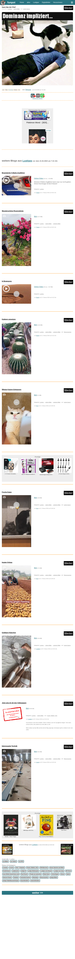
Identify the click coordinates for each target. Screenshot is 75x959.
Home (22, 2)
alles (28, 2)
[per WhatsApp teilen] (42, 96)
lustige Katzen (26, 9)
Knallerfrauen (6, 871)
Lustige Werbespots (33, 871)
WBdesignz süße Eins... (10, 830)
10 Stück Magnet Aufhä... (46, 473)
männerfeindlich (35, 880)
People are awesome (35, 874)
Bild (35, 216)
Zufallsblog (5, 845)
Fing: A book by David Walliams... (28, 836)
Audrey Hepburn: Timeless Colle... (37, 139)
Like (3, 89)
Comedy (5, 867)
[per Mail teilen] (38, 96)
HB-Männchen (44, 867)
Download (10, 89)
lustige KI (23, 871)
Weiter (68, 8)
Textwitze (15, 877)
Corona (11, 867)
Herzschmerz (57, 2)
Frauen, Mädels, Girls (52, 715)
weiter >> (37, 892)
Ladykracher (15, 871)
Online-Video (38, 178)
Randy (37, 297)
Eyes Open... (46, 830)
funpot (11, 2)
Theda (37, 192)
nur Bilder (5, 861)
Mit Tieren (68, 871)
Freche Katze (7, 492)
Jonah (37, 762)
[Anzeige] (37, 135)
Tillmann (28, 90)
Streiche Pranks (7, 877)
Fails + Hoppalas (20, 867)
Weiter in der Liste (67, 845)
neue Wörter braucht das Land (11, 874)
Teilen (6, 89)
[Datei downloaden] (12, 714)
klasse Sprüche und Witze (57, 867)
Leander (38, 648)
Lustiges (36, 2)
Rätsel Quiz (46, 874)
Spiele (68, 874)
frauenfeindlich (25, 880)
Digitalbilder (46, 2)
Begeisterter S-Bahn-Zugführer (13, 173)
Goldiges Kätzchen (9, 632)
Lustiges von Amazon (46, 871)
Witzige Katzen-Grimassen (11, 389)
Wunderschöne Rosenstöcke (13, 211)
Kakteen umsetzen (9, 319)
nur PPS (21, 861)
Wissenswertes (67, 332)
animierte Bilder (56, 223)
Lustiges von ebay (59, 871)
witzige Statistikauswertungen (11, 880)
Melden (15, 89)
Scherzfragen (55, 874)
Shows (62, 874)
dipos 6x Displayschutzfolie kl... (11, 474)
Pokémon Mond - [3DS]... (64, 472)
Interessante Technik (9, 746)
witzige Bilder (17, 9)
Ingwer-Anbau (7, 562)
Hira (37, 405)
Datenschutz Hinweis (37, 98)
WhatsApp (35, 877)
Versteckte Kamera (25, 877)
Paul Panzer (24, 874)
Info (19, 89)
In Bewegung (7, 281)
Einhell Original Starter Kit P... (28, 474)
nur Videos (13, 861)
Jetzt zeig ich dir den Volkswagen (14, 703)
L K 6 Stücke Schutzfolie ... (64, 830)
